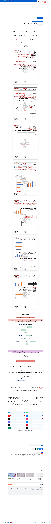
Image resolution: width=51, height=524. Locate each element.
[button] (40, 449)
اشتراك (9, 415)
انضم (27, 421)
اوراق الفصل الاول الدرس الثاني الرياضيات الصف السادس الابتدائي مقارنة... (39, 479)
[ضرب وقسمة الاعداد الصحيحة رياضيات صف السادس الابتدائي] (21, 475)
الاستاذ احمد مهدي (37, 452)
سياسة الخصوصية (21, 0)
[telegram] (4, 0)
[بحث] (4, 3)
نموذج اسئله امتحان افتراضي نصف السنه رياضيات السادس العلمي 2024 (28, 17)
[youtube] (7, 0)
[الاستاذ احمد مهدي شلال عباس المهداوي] (42, 2)
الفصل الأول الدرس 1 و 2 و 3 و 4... (12, 479)
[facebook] (8, 0)
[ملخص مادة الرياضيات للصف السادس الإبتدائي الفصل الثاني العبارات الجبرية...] (30, 475)
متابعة (27, 415)
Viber (17, 0)
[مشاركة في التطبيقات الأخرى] (33, 449)
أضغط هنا (21, 324)
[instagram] (11, 0)
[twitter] (9, 0)
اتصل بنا (24, 0)
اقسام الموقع (35, 0)
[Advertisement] (25, 11)
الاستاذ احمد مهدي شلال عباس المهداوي (36, 522)
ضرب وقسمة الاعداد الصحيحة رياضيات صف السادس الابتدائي (21, 479)
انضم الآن (28, 412)
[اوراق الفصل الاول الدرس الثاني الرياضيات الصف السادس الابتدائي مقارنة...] (39, 475)
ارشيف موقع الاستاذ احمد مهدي (29, 0)
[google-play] (5, 0)
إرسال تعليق (40, 487)
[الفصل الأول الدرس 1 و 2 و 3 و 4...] (12, 475)
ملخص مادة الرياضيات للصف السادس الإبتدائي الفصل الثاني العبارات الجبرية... (30, 479)
